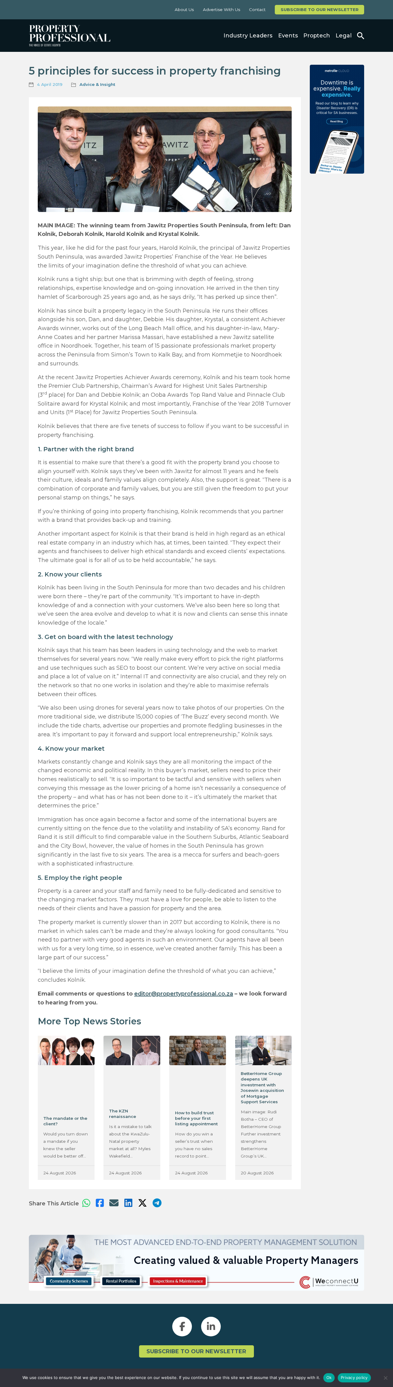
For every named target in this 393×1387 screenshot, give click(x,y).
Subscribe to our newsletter (320, 9)
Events (288, 35)
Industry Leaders (248, 35)
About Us (184, 9)
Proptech (316, 35)
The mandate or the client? (65, 1121)
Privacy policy (354, 1377)
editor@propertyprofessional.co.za (183, 993)
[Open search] (360, 35)
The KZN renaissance (122, 1113)
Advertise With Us (221, 9)
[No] (385, 1378)
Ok (329, 1377)
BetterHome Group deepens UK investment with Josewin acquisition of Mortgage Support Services (262, 1087)
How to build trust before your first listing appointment (196, 1118)
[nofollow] (337, 119)
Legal (344, 35)
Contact (257, 9)
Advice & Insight (97, 84)
